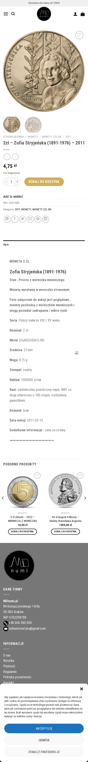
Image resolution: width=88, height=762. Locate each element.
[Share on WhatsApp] (7, 219)
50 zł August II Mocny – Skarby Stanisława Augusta (65, 518)
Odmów (44, 740)
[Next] (78, 71)
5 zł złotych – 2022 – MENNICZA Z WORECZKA (22, 518)
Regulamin (10, 672)
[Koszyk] (83, 14)
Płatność (9, 666)
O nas (6, 655)
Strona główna (13, 136)
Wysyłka (8, 661)
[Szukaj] (13, 14)
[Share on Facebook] (14, 219)
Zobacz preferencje (44, 752)
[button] (81, 689)
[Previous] (10, 71)
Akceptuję (44, 728)
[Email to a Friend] (30, 219)
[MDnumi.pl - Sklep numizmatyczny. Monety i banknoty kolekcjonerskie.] (44, 13)
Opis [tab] (6, 244)
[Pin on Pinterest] (37, 219)
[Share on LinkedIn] (45, 219)
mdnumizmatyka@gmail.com (27, 628)
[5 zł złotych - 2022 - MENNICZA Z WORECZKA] (22, 490)
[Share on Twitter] (22, 219)
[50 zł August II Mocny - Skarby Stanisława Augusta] (65, 490)
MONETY (33, 136)
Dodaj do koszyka (44, 182)
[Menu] (5, 14)
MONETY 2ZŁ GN (51, 136)
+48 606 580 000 (20, 623)
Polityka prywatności (17, 677)
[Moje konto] (75, 14)
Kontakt (8, 683)
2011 (68, 136)
